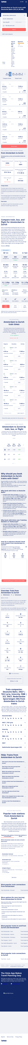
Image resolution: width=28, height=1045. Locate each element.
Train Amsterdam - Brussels (8, 890)
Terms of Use (10, 1037)
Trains (7, 965)
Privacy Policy (18, 1037)
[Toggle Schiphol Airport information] (25, 870)
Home (2, 965)
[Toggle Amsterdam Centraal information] (25, 855)
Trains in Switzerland (15, 965)
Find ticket (7, 165)
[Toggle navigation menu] (26, 2)
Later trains (20, 413)
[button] (8, 22)
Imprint (3, 1037)
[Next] (24, 74)
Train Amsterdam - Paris (7, 931)
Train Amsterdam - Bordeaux (8, 937)
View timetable (7, 181)
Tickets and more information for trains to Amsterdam (12, 916)
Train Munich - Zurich (6, 946)
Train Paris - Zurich (5, 959)
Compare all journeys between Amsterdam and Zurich (13, 912)
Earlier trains (8, 413)
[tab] (7, 78)
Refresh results (13, 338)
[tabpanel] (14, 571)
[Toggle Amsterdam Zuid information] (25, 862)
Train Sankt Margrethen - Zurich (9, 943)
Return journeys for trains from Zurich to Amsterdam (12, 906)
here (25, 418)
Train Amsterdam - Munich (7, 934)
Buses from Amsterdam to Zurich (10, 909)
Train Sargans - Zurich (6, 940)
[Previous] (5, 445)
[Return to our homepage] (3, 2)
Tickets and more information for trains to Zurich (14, 919)
